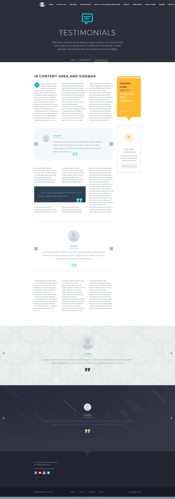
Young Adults (85, 4)
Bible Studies (150, 4)
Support (73, 492)
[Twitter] (133, 492)
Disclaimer (92, 492)
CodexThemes (49, 492)
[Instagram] (135, 492)
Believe (162, 4)
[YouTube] (140, 492)
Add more (101, 492)
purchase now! (128, 166)
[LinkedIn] (131, 492)
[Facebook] (128, 492)
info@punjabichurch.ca (43, 465)
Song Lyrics (137, 4)
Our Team (73, 4)
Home (51, 4)
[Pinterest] (138, 492)
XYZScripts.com (94, 497)
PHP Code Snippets (81, 497)
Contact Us (61, 4)
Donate (126, 4)
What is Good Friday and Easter (107, 4)
